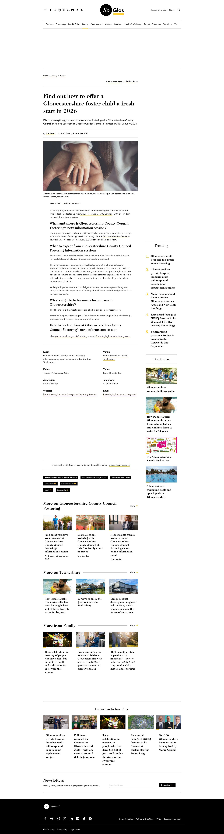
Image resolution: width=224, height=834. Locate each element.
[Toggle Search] (179, 10)
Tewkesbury (49, 484)
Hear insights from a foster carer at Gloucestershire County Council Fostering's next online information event (122, 544)
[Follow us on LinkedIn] (68, 10)
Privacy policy (62, 829)
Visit (176, 24)
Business (49, 24)
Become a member (158, 10)
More (132, 506)
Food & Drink (74, 24)
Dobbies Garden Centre (115, 236)
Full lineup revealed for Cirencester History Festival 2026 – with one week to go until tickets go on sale (84, 746)
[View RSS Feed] (81, 10)
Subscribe (165, 785)
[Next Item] (127, 709)
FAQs (158, 819)
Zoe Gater (50, 133)
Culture (108, 24)
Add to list (130, 81)
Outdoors (118, 24)
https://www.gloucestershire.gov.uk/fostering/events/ (70, 394)
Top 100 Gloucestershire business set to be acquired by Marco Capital (168, 742)
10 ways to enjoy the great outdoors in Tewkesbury (90, 602)
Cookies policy (48, 829)
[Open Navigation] (44, 10)
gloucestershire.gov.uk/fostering (70, 336)
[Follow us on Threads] (55, 10)
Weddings (167, 24)
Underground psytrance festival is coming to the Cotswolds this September (162, 339)
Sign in (172, 10)
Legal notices (75, 829)
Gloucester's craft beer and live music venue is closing (162, 259)
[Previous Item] (123, 709)
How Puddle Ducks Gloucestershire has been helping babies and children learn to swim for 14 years (57, 605)
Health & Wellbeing (133, 24)
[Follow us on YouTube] (72, 10)
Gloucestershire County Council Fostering (61, 477)
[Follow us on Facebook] (50, 10)
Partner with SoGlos (144, 819)
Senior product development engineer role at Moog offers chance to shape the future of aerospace (123, 605)
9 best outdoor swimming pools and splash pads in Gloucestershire (159, 491)
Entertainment (96, 24)
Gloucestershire (67, 484)
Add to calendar (71, 203)
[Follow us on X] (63, 10)
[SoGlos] (112, 10)
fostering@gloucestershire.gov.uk (113, 336)
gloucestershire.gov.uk (119, 465)
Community (61, 24)
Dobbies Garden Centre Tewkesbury (115, 357)
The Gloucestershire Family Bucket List (159, 458)
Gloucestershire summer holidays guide (160, 389)
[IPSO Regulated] (52, 806)
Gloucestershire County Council (96, 213)
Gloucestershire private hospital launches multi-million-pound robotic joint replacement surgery (163, 278)
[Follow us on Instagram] (59, 10)
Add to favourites (114, 81)
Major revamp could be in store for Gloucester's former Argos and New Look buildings (163, 301)
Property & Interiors (152, 24)
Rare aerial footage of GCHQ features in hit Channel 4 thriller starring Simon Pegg (163, 320)
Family (85, 24)
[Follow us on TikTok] (77, 10)
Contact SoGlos (126, 819)
